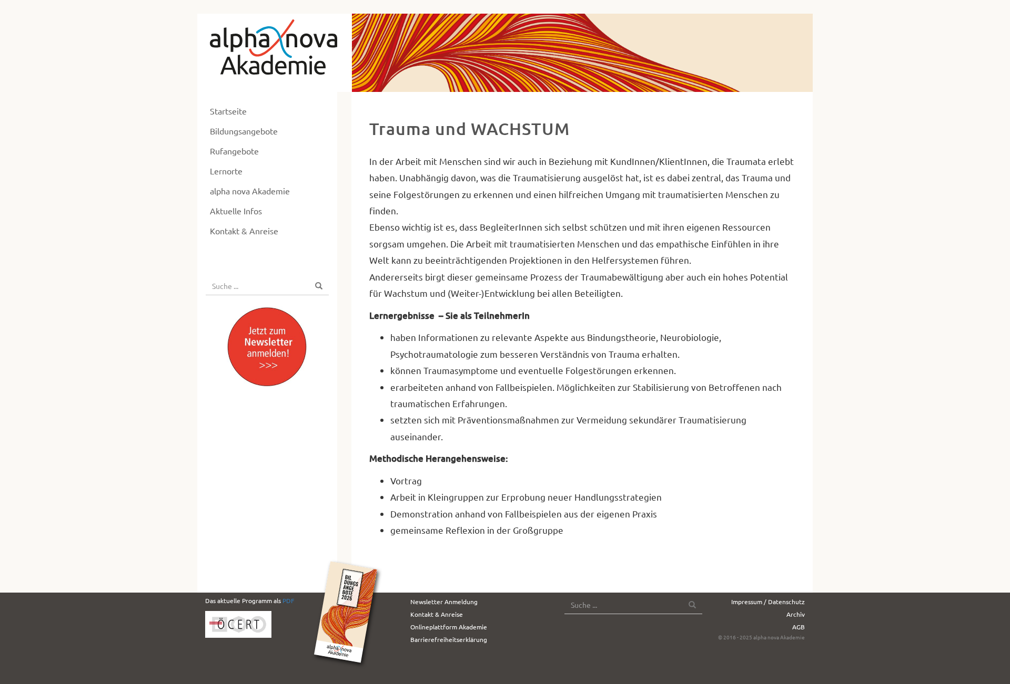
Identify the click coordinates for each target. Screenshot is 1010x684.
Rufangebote (234, 151)
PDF (288, 600)
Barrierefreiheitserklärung (448, 639)
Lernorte (226, 170)
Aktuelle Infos (236, 210)
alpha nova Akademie (250, 190)
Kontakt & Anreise (244, 230)
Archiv (795, 614)
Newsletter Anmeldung (444, 601)
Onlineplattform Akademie (448, 627)
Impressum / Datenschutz (768, 601)
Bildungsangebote (244, 131)
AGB (798, 627)
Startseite (228, 111)
